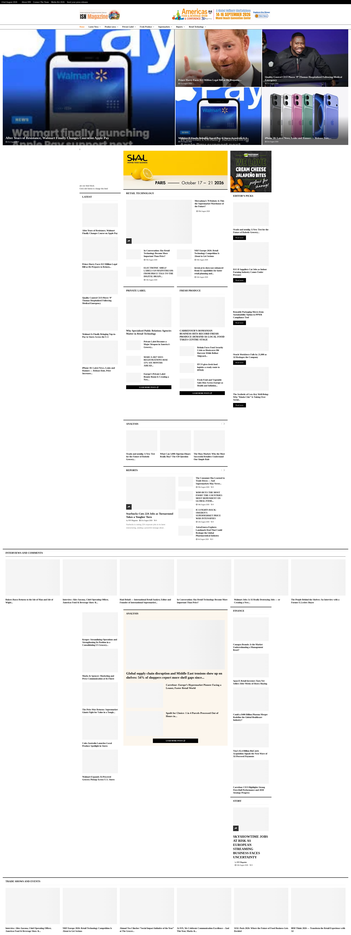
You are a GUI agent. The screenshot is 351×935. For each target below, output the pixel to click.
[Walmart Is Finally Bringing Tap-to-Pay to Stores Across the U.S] (100, 319)
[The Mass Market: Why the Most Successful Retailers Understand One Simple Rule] (209, 440)
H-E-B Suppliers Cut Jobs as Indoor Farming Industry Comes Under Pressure (250, 272)
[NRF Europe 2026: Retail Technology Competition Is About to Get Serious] (184, 254)
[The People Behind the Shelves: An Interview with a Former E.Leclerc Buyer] (318, 577)
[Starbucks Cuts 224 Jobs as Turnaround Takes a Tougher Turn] (151, 493)
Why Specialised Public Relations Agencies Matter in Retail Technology (148, 332)
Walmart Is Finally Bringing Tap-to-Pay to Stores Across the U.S (212, 138)
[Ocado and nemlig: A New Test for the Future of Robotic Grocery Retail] (141, 440)
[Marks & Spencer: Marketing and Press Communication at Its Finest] (100, 660)
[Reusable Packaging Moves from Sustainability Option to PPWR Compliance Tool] (251, 296)
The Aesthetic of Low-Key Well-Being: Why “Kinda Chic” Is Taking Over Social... (251, 397)
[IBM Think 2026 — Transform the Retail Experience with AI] (318, 906)
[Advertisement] (175, 410)
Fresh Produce (146, 27)
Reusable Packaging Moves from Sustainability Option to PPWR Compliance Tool (248, 315)
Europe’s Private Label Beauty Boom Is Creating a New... (156, 377)
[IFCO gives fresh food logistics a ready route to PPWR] (187, 368)
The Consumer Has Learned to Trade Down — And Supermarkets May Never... (210, 481)
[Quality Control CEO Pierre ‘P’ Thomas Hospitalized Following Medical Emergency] (100, 282)
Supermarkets (164, 27)
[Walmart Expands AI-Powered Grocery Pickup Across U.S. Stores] (100, 761)
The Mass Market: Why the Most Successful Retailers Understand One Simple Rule (209, 456)
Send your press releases (77, 2)
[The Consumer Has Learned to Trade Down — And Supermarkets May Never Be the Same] (185, 482)
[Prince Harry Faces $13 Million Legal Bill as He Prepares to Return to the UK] (100, 249)
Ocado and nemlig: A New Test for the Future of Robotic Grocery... (140, 456)
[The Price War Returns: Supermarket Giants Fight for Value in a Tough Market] (100, 694)
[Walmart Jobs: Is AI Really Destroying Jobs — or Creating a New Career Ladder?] (261, 577)
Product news (110, 27)
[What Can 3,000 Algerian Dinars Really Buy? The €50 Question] (175, 440)
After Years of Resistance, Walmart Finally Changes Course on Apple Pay (57, 138)
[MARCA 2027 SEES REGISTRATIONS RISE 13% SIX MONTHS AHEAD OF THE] (133, 361)
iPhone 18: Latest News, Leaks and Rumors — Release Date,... (298, 138)
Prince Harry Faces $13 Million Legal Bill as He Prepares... (209, 80)
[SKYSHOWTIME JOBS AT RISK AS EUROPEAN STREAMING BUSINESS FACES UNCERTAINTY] (251, 819)
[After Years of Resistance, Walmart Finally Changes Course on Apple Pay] (100, 215)
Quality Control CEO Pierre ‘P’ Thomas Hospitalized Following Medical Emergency (97, 300)
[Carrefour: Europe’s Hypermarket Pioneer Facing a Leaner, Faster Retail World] (144, 695)
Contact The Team (41, 2)
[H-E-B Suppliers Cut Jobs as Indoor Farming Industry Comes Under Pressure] (251, 254)
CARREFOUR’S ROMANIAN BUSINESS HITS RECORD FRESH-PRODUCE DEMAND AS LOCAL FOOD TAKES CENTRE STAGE (202, 335)
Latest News (93, 27)
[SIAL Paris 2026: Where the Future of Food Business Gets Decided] (261, 906)
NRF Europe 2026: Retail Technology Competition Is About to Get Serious (206, 253)
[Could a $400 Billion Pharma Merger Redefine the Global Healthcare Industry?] (251, 699)
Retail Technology (196, 27)
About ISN (26, 2)
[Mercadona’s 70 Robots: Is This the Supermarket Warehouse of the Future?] (159, 222)
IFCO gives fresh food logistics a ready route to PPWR (208, 367)
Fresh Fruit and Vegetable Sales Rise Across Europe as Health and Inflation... (210, 383)
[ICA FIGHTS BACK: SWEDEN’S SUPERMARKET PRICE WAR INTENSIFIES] (185, 513)
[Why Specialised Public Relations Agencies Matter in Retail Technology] (148, 312)
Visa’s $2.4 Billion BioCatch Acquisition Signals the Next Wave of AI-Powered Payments (250, 754)
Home (82, 27)
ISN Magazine (133, 520)
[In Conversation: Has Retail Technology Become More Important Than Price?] (133, 254)
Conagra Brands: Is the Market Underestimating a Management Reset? (248, 647)
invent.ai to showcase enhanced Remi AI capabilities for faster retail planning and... (208, 271)
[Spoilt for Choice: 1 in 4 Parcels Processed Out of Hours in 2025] (144, 723)
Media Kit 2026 (58, 2)
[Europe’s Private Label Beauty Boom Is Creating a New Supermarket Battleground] (133, 378)
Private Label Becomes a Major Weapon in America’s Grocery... (157, 344)
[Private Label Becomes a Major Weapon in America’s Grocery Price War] (133, 345)
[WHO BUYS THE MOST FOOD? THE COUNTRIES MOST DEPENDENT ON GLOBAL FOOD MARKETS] (185, 496)
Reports (179, 27)
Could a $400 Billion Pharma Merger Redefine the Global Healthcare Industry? (250, 717)
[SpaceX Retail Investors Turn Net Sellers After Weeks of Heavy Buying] (251, 665)
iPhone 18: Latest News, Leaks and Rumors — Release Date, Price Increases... (98, 371)
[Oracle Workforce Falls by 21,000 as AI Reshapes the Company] (251, 339)
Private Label (128, 27)
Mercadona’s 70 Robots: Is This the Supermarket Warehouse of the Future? (209, 204)
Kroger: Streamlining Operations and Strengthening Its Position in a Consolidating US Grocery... (99, 642)
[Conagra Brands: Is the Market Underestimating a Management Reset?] (251, 629)
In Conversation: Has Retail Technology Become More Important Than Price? (157, 253)
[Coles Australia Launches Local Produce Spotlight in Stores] (100, 728)
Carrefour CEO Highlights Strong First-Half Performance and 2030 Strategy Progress (249, 790)
